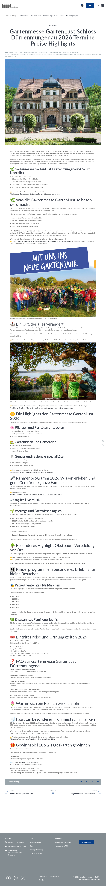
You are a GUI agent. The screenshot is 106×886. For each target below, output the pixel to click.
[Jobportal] (90, 5)
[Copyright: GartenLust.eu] (99, 143)
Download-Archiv (36, 853)
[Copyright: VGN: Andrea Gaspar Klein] (94, 398)
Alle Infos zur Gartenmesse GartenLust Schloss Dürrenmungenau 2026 (35, 194)
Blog (31, 846)
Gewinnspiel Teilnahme (63, 842)
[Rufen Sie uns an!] (103, 445)
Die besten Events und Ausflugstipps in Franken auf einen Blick (32, 739)
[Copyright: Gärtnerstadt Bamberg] (94, 315)
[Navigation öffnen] (102, 5)
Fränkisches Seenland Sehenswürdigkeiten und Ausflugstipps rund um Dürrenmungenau (41, 408)
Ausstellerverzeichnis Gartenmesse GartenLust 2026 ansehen (32, 472)
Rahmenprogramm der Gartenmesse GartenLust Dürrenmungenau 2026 (35, 494)
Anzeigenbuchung (36, 850)
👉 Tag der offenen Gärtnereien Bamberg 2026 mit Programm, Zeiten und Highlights (40, 241)
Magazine (35, 842)
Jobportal (86, 842)
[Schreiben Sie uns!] (103, 441)
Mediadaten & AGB (61, 846)
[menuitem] (90, 6)
